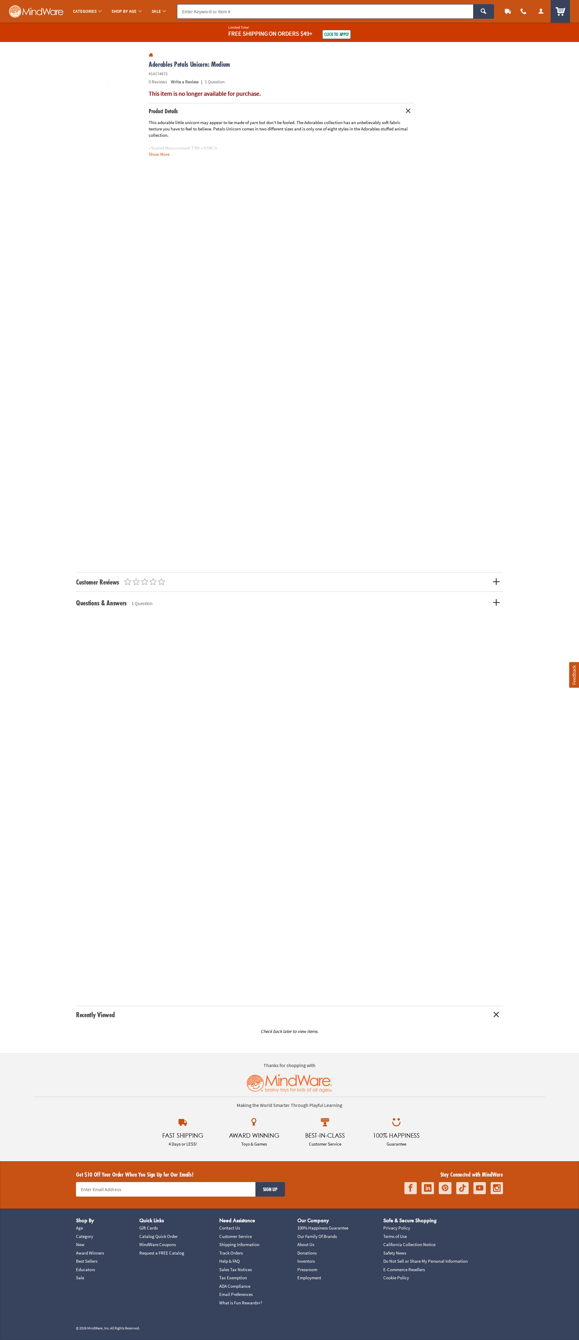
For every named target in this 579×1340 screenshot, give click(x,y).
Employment (309, 1278)
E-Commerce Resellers (404, 1269)
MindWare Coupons (157, 1244)
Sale (80, 1278)
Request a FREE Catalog (161, 1253)
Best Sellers (86, 1261)
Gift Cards (148, 1228)
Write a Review (185, 82)
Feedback (574, 675)
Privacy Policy (396, 1228)
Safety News (394, 1253)
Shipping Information (239, 1244)
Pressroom (307, 1269)
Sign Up (270, 1189)
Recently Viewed (95, 1015)
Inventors (306, 1261)
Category (84, 1236)
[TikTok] (462, 1188)
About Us (305, 1244)
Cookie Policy (396, 1278)
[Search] (483, 11)
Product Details (163, 111)
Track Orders (231, 1253)
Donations (307, 1253)
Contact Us (229, 1228)
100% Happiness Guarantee (322, 1228)
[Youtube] (479, 1188)
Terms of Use (395, 1236)
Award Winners (90, 1253)
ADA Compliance (234, 1286)
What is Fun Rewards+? (240, 1303)
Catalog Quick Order (158, 1236)
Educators (85, 1269)
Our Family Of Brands (317, 1236)
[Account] (541, 11)
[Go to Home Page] (151, 55)
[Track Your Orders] (508, 11)
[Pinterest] (445, 1188)
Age (79, 1228)
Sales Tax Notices (235, 1269)
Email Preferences (236, 1294)
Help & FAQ (229, 1261)
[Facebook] (410, 1188)
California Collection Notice (409, 1244)
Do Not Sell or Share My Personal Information (425, 1261)
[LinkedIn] (428, 1188)
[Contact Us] (523, 11)
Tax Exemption (233, 1278)
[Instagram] (497, 1188)
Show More (159, 154)
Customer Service (235, 1236)
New (80, 1244)
